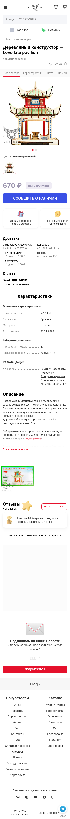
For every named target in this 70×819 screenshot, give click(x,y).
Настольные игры (18, 39)
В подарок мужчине (53, 376)
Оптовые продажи (17, 769)
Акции (17, 722)
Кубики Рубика (55, 704)
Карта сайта (17, 775)
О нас (17, 704)
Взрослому (58, 368)
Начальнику (59, 383)
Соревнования (17, 716)
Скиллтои (55, 722)
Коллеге (45, 383)
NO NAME (46, 313)
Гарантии (18, 710)
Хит (55, 728)
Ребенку (46, 368)
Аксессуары (55, 716)
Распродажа (55, 734)
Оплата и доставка (17, 745)
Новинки (54, 30)
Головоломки (55, 710)
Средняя (46, 319)
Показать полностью (16, 449)
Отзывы (17, 751)
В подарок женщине (53, 380)
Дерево (45, 325)
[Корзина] (64, 7)
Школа (17, 757)
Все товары (55, 745)
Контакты (17, 734)
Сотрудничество (17, 763)
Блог (17, 728)
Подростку (47, 372)
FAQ (17, 740)
